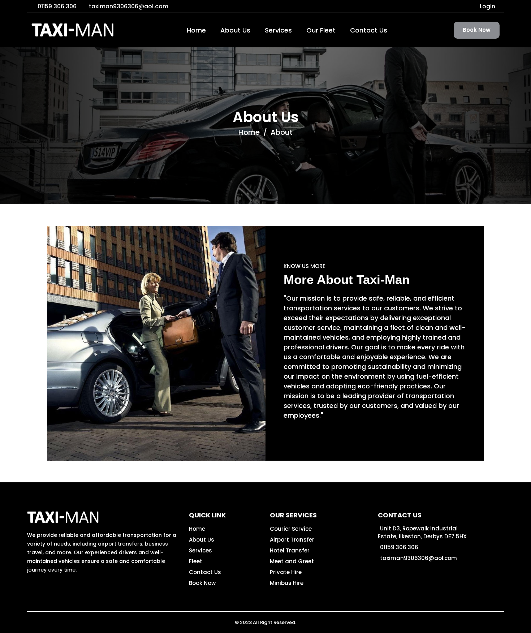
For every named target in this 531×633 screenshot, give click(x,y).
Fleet (195, 561)
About (282, 132)
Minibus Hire (286, 583)
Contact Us (368, 30)
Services (278, 30)
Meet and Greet (292, 561)
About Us (235, 30)
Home (196, 30)
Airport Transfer (292, 539)
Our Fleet (321, 30)
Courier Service (291, 529)
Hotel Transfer (290, 550)
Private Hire (286, 572)
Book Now (477, 30)
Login (487, 6)
